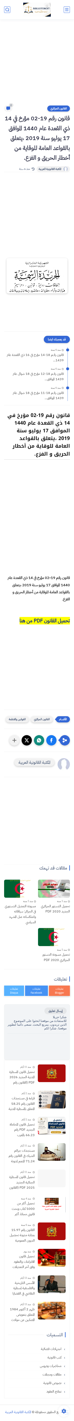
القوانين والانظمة (17, 719)
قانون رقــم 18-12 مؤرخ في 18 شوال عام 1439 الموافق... (38, 376)
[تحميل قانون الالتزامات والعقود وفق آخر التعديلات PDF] (52, 1258)
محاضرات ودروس (51, 1365)
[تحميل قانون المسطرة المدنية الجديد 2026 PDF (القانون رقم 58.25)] (52, 1073)
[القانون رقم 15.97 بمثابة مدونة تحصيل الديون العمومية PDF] (52, 1231)
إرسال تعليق (55, 1011)
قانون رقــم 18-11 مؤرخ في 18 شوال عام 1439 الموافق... (38, 395)
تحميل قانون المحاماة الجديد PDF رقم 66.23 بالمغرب (22, 1130)
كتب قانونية (54, 1357)
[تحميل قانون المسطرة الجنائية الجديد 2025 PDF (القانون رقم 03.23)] (52, 1178)
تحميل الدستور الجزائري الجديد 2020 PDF (55, 909)
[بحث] (7, 9)
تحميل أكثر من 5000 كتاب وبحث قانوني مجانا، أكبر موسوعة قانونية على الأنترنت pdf (22, 1209)
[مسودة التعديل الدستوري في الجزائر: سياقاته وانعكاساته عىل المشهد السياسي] (20, 889)
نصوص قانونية (52, 1383)
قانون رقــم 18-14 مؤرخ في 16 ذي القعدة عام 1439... (35, 357)
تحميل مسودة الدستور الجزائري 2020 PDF (56, 957)
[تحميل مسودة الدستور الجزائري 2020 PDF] (54, 937)
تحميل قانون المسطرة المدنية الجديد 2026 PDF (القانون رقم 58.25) (22, 1077)
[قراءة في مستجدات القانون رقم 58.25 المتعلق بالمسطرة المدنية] (52, 1099)
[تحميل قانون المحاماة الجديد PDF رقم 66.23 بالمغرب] (52, 1126)
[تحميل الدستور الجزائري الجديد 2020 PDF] (54, 889)
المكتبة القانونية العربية (50, 169)
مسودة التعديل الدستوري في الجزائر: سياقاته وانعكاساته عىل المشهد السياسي (20, 914)
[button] (51, 740)
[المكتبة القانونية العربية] (37, 10)
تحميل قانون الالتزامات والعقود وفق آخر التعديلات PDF (24, 1262)
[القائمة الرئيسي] (67, 9)
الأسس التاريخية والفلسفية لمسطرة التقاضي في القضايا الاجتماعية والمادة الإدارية (24, 1288)
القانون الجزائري (58, 108)
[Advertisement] (37, 64)
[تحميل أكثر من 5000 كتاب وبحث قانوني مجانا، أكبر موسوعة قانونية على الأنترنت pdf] (52, 1205)
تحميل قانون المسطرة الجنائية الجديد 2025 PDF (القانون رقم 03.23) (22, 1183)
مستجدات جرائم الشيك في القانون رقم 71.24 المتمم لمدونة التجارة (22, 1156)
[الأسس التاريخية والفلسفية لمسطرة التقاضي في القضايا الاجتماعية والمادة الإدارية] (52, 1284)
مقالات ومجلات (52, 1374)
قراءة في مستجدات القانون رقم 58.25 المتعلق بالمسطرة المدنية (22, 1103)
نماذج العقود (54, 1391)
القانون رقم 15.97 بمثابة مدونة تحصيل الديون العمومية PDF (22, 1235)
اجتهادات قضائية (51, 1348)
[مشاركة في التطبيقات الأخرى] (14, 740)
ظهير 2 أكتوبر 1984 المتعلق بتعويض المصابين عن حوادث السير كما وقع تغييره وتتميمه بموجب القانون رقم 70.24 (22, 1315)
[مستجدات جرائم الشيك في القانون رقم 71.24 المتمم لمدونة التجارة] (52, 1152)
